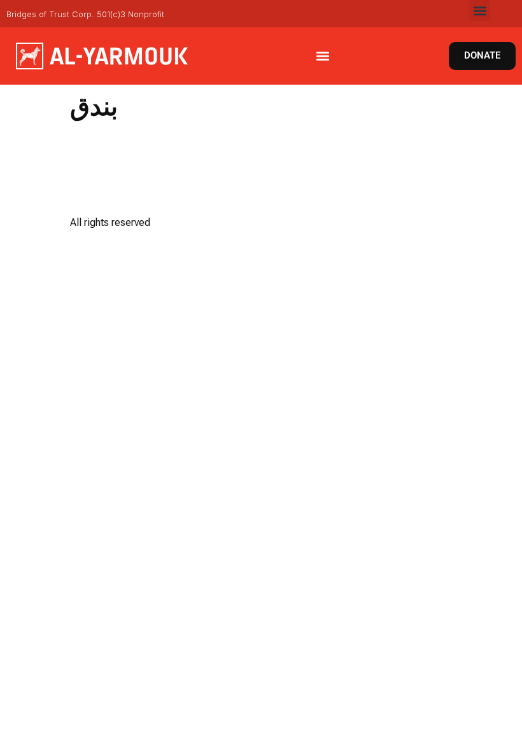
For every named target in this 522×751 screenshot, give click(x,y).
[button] (479, 10)
